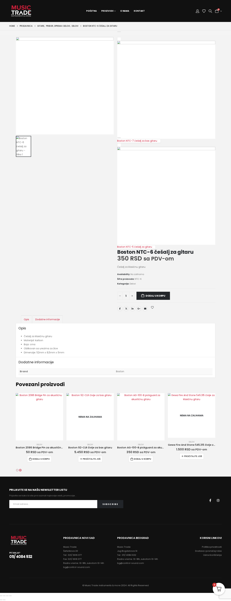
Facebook (120, 308)
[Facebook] (210, 500)
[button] (210, 11)
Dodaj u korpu (155, 295)
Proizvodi (107, 10)
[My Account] (197, 11)
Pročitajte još (91, 459)
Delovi (133, 283)
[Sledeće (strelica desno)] (4, 599)
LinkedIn (132, 308)
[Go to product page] (39, 416)
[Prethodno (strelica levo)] (1, 599)
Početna (91, 10)
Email (145, 308)
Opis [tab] (26, 319)
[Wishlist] (204, 11)
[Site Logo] (21, 11)
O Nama (124, 10)
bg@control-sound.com (76, 567)
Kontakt (139, 10)
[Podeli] (7, 595)
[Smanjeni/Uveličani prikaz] (1, 595)
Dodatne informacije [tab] (47, 319)
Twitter (126, 308)
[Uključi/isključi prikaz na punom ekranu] (4, 595)
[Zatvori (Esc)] (10, 595)
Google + (139, 308)
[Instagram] (218, 500)
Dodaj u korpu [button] (41, 459)
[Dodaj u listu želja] (152, 307)
